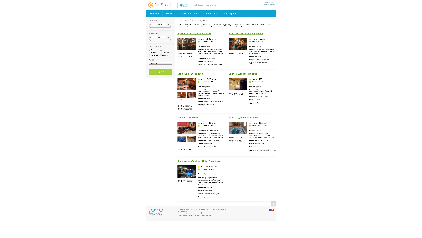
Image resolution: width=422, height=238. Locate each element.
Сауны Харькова (193, 215)
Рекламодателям (269, 5)
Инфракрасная (155, 55)
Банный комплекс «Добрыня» (246, 33)
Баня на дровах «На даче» (243, 73)
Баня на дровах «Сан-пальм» (245, 117)
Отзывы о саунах (205, 215)
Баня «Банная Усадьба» (190, 73)
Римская (165, 55)
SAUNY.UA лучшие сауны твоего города (159, 5)
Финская (165, 50)
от (150, 24)
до (159, 24)
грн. (168, 24)
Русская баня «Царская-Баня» (194, 33)
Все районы (154, 63)
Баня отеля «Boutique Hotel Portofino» (198, 161)
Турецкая (165, 53)
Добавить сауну (269, 2)
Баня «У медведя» (187, 117)
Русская (153, 53)
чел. (168, 37)
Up (273, 203)
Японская (154, 50)
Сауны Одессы (182, 215)
